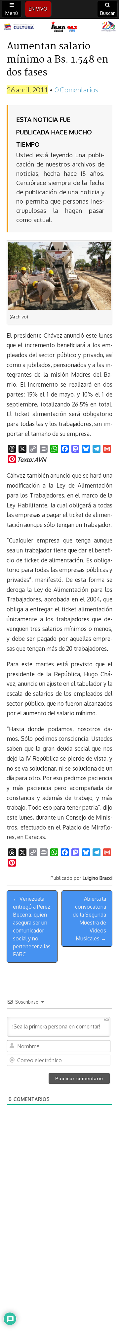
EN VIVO (38, 9)
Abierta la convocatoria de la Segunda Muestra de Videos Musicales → (89, 918)
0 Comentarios (76, 89)
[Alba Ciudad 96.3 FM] (59, 27)
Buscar (107, 13)
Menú (11, 13)
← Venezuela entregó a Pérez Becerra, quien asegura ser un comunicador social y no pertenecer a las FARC (32, 926)
